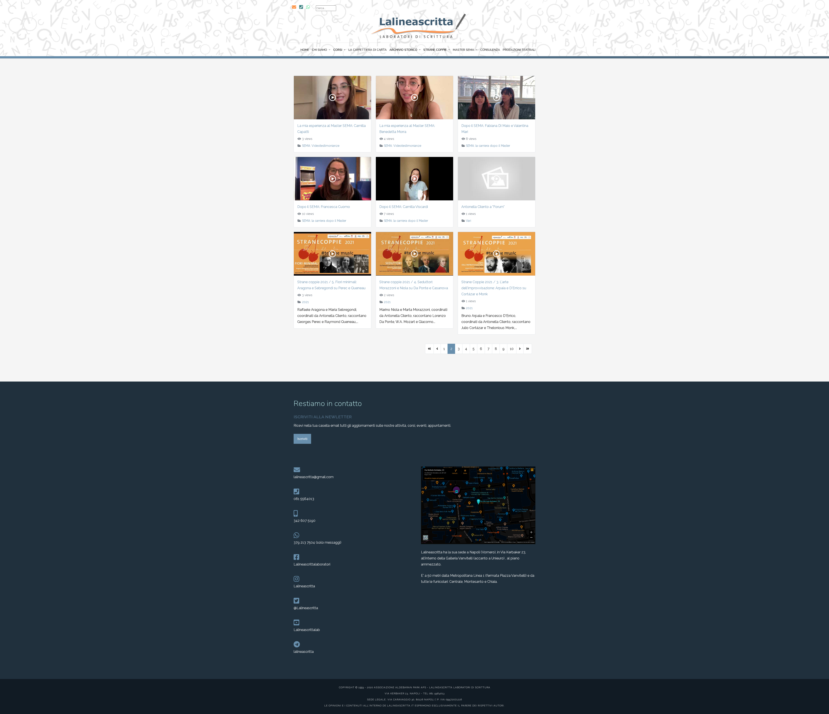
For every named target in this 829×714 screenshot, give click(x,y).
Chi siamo (319, 50)
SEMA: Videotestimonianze (320, 145)
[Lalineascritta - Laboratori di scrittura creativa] (414, 25)
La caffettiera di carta (367, 50)
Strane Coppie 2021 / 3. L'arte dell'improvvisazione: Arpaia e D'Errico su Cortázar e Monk (493, 288)
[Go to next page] (520, 349)
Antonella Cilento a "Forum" (483, 207)
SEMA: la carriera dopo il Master (488, 145)
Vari (468, 220)
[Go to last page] (527, 349)
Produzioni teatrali (519, 50)
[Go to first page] (429, 349)
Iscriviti (302, 438)
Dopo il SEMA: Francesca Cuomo (323, 207)
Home (305, 50)
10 (512, 349)
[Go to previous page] (437, 349)
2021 (305, 302)
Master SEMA (463, 50)
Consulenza (490, 50)
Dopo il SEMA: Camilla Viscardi (403, 207)
